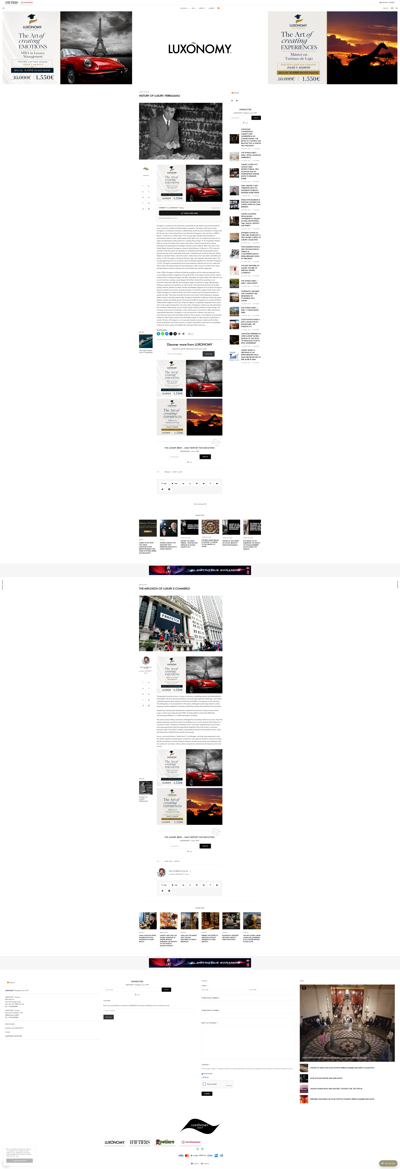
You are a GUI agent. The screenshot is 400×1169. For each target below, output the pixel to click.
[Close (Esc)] (237, 564)
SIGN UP (220, 591)
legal (221, 596)
